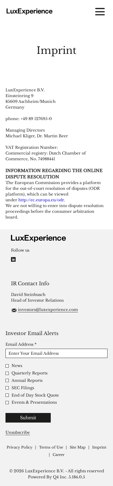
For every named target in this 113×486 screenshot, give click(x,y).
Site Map (78, 447)
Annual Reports (27, 380)
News (17, 365)
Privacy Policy (19, 447)
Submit (28, 417)
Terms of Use (51, 447)
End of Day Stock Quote (35, 395)
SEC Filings (23, 388)
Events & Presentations (34, 402)
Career (58, 455)
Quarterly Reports (29, 373)
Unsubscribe (17, 432)
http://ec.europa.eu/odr (41, 199)
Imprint (99, 447)
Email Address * (29, 344)
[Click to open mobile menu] (100, 12)
